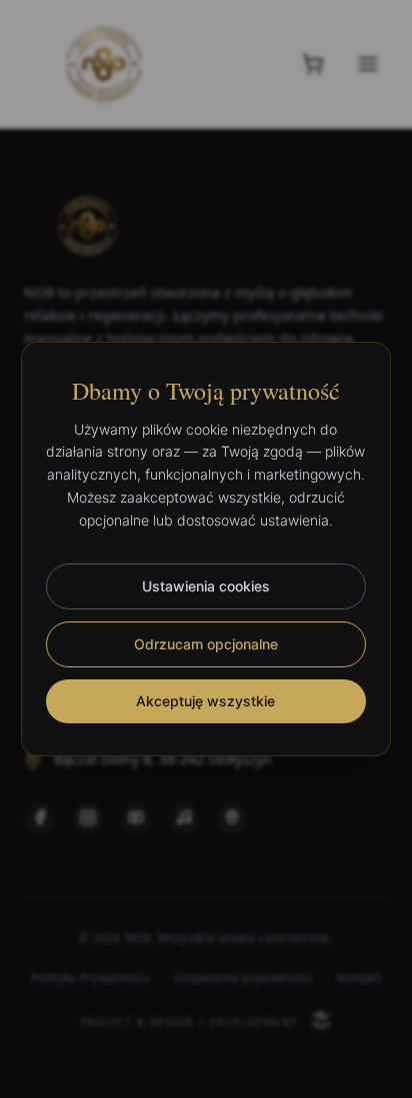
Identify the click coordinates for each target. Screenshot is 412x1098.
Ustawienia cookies (206, 585)
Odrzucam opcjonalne (206, 643)
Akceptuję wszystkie (205, 700)
